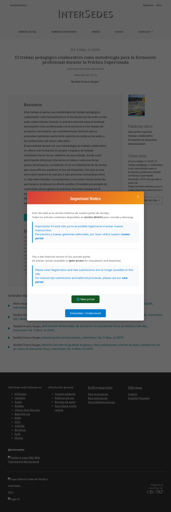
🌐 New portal (85, 299)
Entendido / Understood (85, 313)
